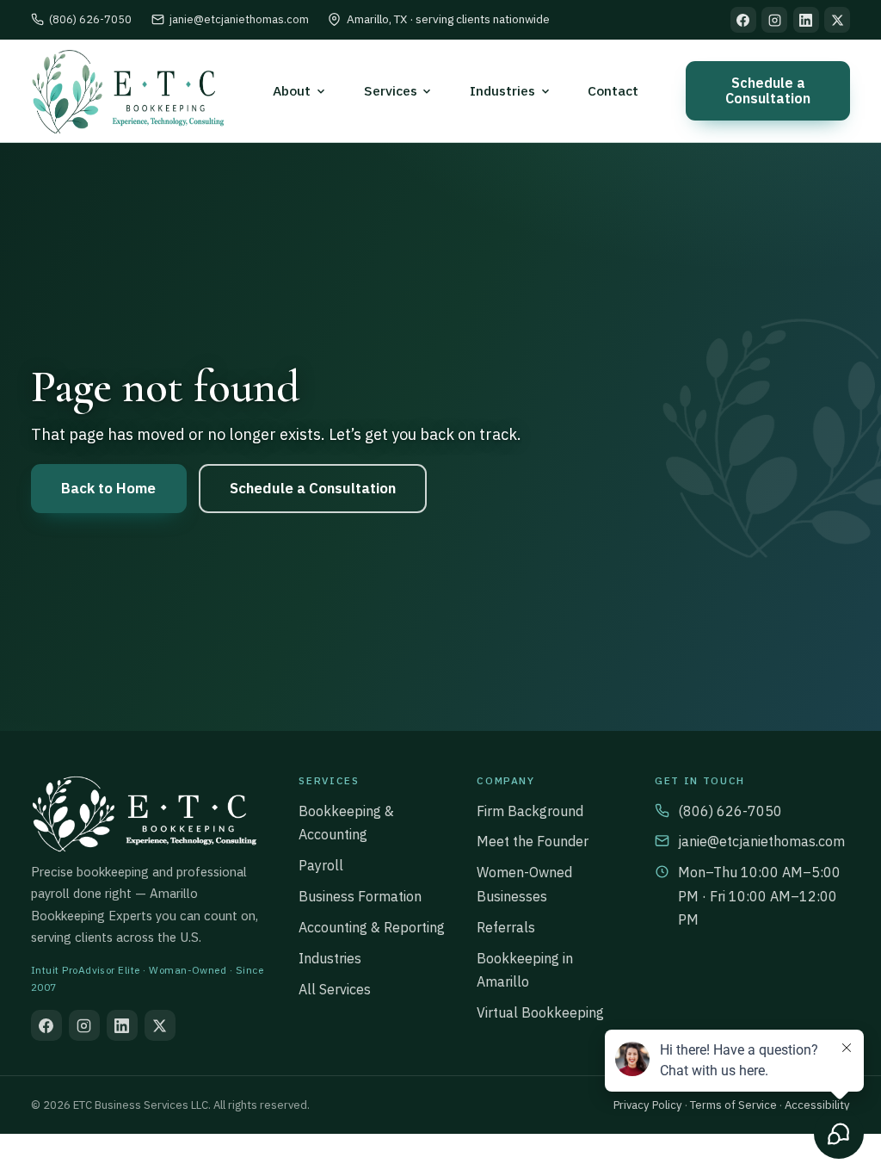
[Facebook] (743, 20)
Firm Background (530, 811)
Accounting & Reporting (372, 927)
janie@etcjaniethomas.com (239, 19)
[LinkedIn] (806, 20)
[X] (837, 20)
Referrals (506, 927)
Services (390, 90)
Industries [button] (502, 90)
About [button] (292, 90)
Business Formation (360, 896)
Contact (613, 90)
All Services (335, 989)
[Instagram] (774, 20)
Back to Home (108, 488)
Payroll (321, 865)
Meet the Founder (532, 841)
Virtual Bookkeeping (540, 1012)
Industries (330, 958)
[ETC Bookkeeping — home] (128, 91)
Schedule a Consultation (767, 90)
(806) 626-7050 (90, 19)
